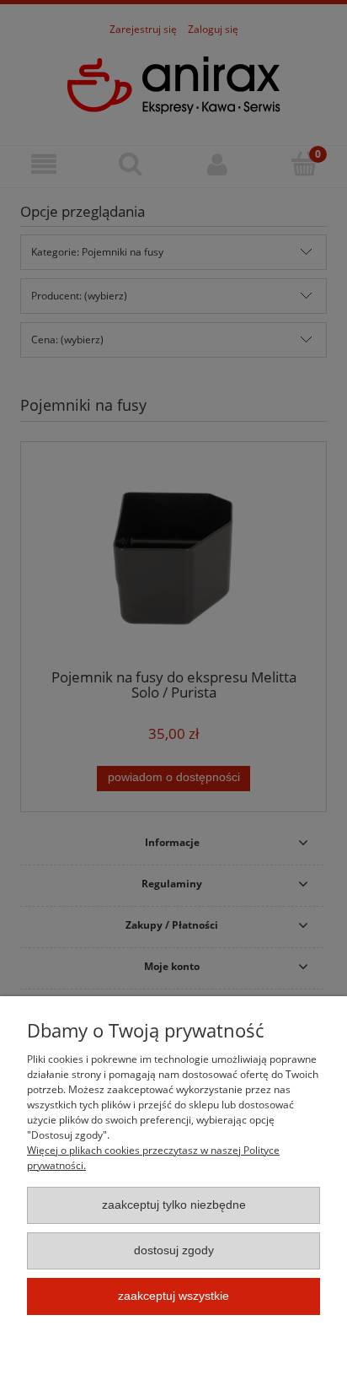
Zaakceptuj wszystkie (173, 1296)
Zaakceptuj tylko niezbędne (174, 1205)
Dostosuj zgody (174, 1250)
